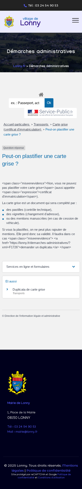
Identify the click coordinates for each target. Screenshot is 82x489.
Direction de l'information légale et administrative (32, 315)
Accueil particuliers (17, 124)
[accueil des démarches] (41, 94)
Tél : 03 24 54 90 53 (43, 5)
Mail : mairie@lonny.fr (22, 432)
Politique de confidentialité (48, 470)
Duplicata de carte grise (29, 289)
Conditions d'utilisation (51, 477)
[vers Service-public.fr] (50, 113)
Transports (41, 124)
